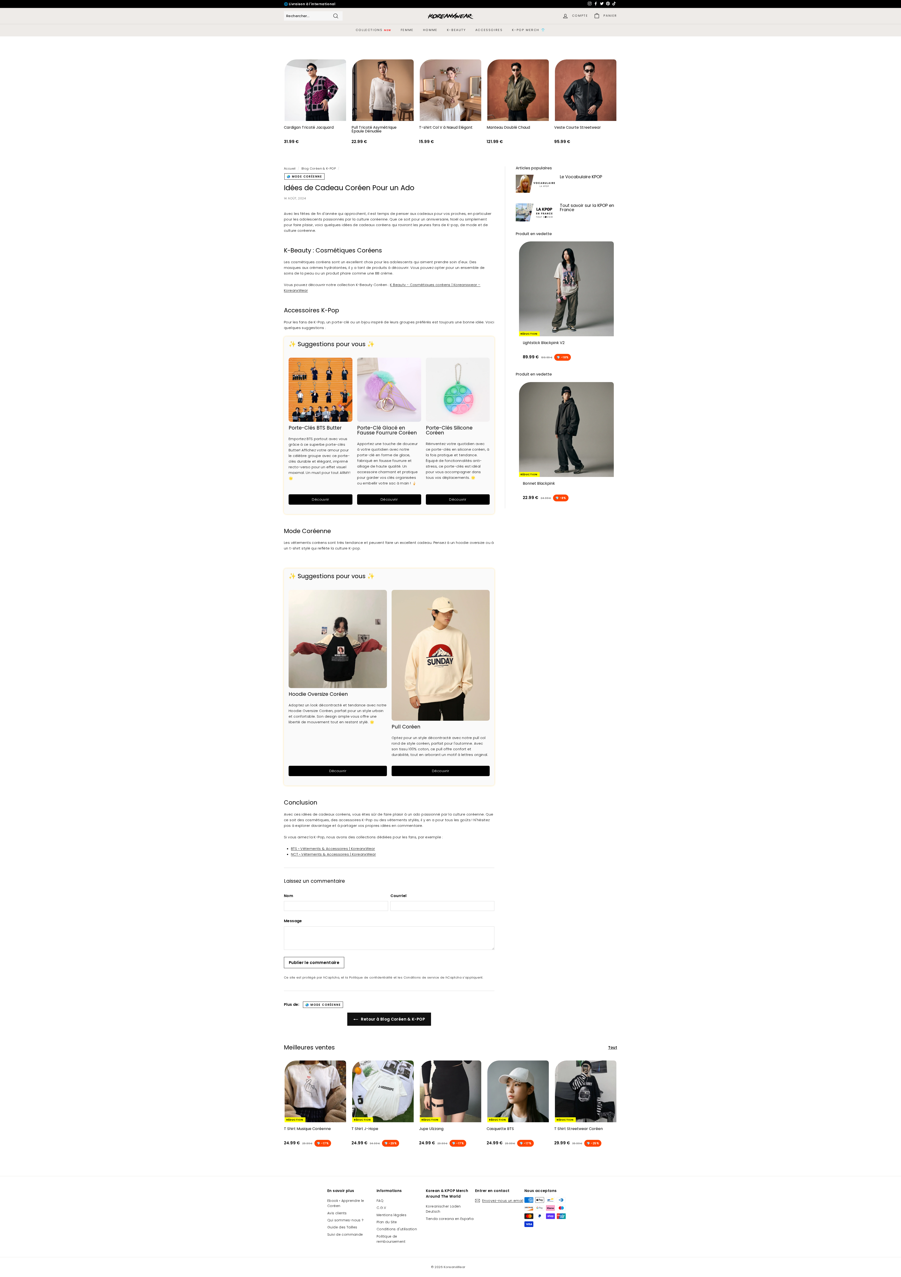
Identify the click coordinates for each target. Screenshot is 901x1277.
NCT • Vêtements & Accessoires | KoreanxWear (333, 854)
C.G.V (381, 1207)
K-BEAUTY (456, 30)
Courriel (398, 895)
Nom (288, 895)
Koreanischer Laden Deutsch (443, 1209)
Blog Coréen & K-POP (319, 168)
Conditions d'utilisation (397, 1229)
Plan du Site (387, 1222)
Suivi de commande (345, 1234)
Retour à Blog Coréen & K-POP (392, 1019)
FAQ (380, 1200)
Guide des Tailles (342, 1227)
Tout (612, 1047)
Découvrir (320, 499)
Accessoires (489, 30)
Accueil (290, 168)
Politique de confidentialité (371, 977)
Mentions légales (391, 1215)
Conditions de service (421, 977)
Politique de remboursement (391, 1239)
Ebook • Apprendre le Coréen (345, 1203)
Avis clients (337, 1213)
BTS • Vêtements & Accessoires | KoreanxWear (333, 848)
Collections (373, 30)
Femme (407, 30)
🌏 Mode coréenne (304, 176)
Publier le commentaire (314, 962)
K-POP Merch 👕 (528, 30)
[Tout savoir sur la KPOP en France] (536, 212)
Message (293, 921)
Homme (430, 30)
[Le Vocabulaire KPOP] (536, 184)
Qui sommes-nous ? (345, 1220)
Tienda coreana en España (449, 1218)
